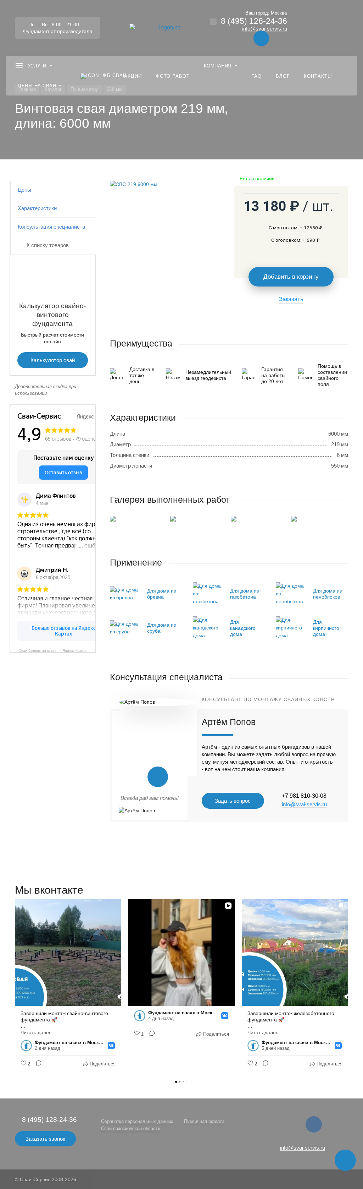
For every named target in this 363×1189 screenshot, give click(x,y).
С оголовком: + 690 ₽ (295, 240)
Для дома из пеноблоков (327, 594)
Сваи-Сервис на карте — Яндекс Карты (52, 650)
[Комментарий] (36, 1064)
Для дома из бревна (161, 594)
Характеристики (37, 208)
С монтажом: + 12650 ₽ (296, 227)
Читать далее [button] (36, 1032)
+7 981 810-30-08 (304, 796)
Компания (217, 66)
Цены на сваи (37, 85)
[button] (15, 986)
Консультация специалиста (51, 227)
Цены (24, 190)
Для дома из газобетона (244, 594)
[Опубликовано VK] (111, 1045)
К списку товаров (48, 245)
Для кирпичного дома (326, 628)
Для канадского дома (243, 628)
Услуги (37, 66)
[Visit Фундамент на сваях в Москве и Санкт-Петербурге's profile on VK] (28, 1045)
